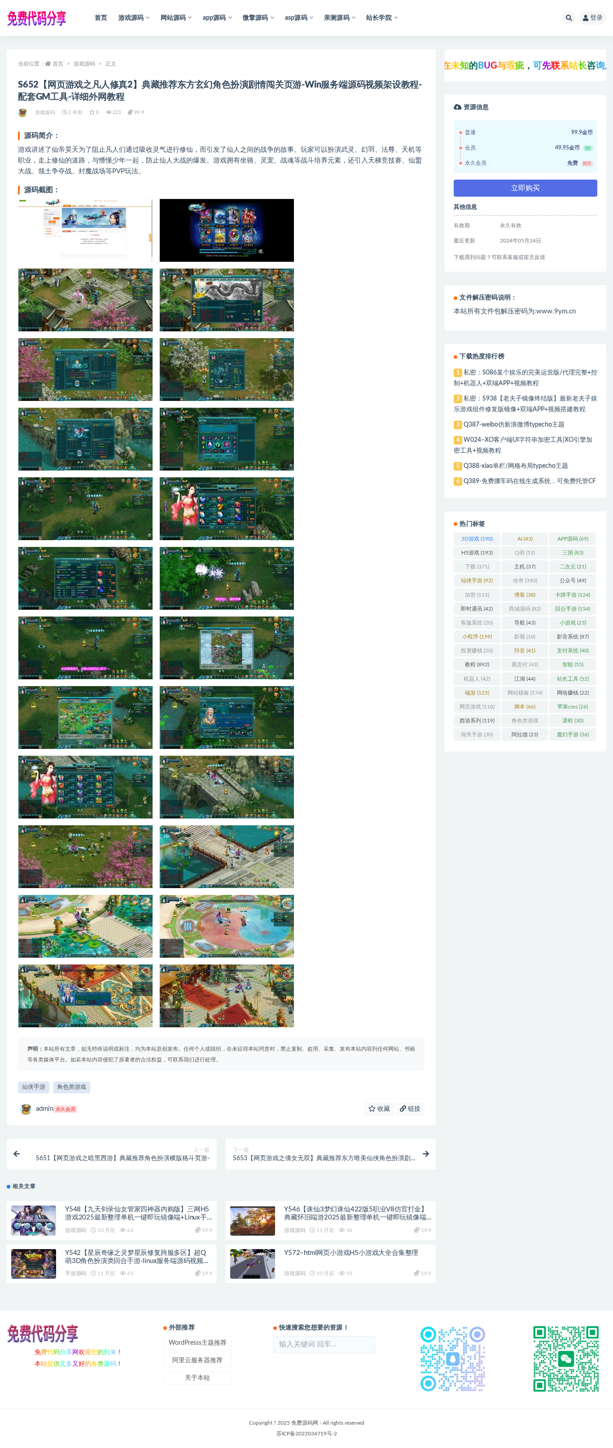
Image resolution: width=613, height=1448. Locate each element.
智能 (572, 664)
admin (55, 1108)
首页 (101, 18)
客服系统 (477, 622)
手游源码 (75, 1273)
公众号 (573, 580)
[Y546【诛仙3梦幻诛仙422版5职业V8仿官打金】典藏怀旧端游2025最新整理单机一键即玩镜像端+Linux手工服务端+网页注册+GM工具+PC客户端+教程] (252, 1221)
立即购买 (525, 188)
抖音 (524, 650)
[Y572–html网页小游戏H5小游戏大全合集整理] (252, 1264)
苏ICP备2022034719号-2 (306, 1433)
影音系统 (573, 636)
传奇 (525, 580)
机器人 (477, 679)
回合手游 (572, 609)
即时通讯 (477, 609)
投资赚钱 (477, 650)
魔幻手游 (573, 734)
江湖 (524, 679)
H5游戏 (477, 552)
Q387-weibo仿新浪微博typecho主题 (514, 425)
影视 (524, 636)
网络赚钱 (573, 692)
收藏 (383, 1109)
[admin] (23, 112)
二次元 (573, 566)
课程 (572, 720)
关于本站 (197, 1378)
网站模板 (525, 692)
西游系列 (477, 720)
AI (525, 538)
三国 (572, 552)
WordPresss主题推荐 (198, 1343)
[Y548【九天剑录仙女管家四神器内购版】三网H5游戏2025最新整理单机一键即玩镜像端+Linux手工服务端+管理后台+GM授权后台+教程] (33, 1221)
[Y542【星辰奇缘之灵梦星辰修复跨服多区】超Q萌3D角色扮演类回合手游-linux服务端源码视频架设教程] (33, 1264)
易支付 (525, 664)
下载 (477, 566)
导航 (524, 622)
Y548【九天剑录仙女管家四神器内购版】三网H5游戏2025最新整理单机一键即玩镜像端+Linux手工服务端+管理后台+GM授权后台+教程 (137, 1217)
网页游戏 (477, 706)
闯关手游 (477, 734)
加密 (477, 595)
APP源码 (572, 538)
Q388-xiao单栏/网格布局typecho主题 (516, 466)
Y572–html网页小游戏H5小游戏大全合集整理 (351, 1253)
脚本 (524, 706)
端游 (477, 692)
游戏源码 (84, 63)
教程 (477, 664)
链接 (413, 1109)
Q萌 (525, 552)
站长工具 (573, 679)
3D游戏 (477, 538)
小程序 (477, 636)
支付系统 (573, 650)
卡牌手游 (572, 595)
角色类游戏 (71, 1087)
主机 (524, 566)
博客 (524, 595)
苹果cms (572, 706)
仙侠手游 (33, 1087)
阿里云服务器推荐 (197, 1360)
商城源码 (525, 609)
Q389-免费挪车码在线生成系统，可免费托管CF (530, 481)
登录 (596, 18)
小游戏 (573, 622)
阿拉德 (525, 734)
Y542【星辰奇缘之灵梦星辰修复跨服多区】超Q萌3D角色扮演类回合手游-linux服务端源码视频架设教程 (137, 1261)
